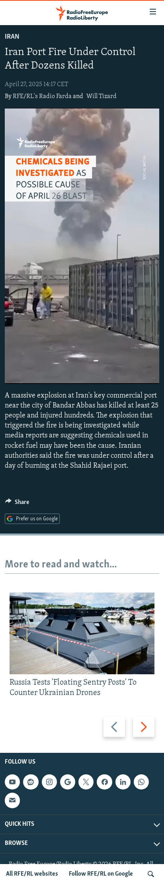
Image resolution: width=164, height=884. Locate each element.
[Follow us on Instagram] (49, 781)
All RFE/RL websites (32, 874)
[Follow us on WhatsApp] (141, 781)
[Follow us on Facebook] (104, 781)
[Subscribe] (12, 800)
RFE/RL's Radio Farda (42, 96)
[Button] (17, 504)
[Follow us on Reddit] (30, 781)
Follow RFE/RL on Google (101, 874)
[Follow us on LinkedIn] (123, 781)
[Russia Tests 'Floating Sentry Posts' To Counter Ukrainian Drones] (82, 633)
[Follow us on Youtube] (12, 781)
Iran (12, 37)
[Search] (151, 874)
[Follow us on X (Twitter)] (86, 781)
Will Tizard (101, 96)
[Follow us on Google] (67, 781)
